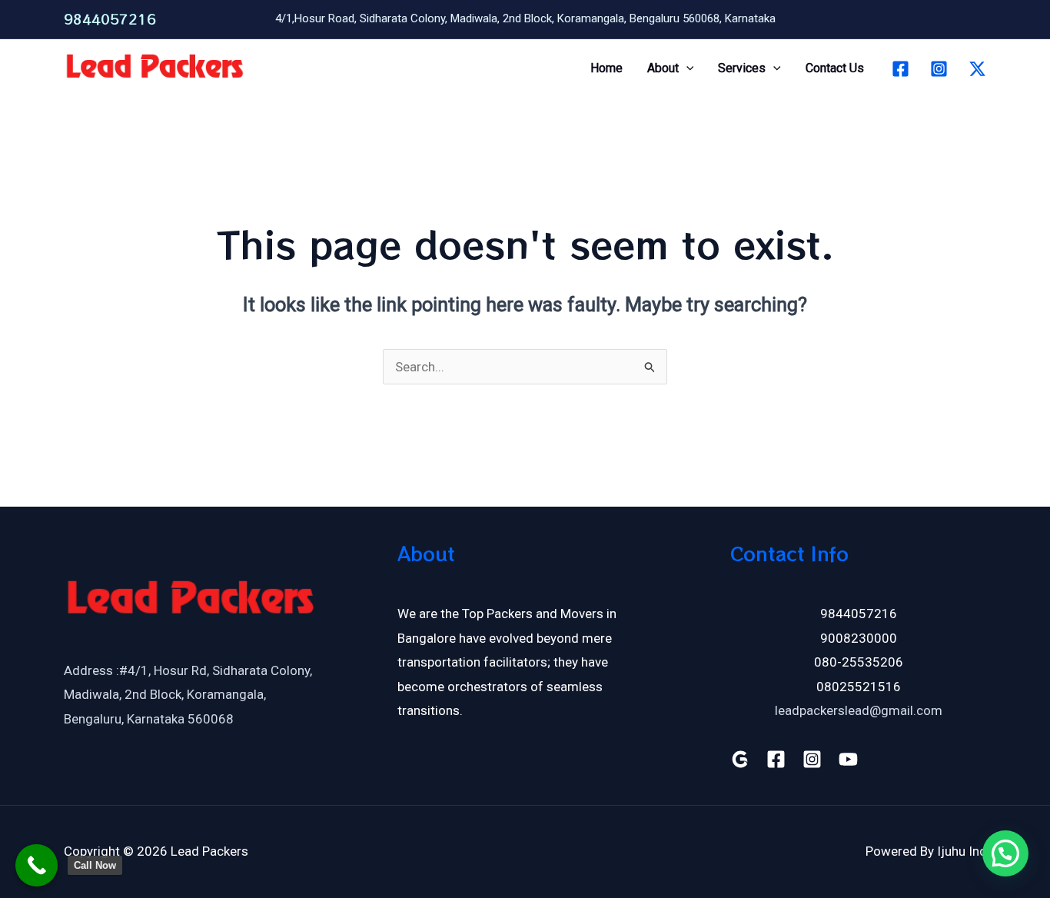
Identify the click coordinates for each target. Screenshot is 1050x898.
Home (606, 68)
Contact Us (835, 68)
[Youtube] (848, 759)
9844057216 (110, 18)
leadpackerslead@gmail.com (858, 710)
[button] (686, 68)
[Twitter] (977, 69)
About (663, 68)
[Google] (739, 759)
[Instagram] (939, 69)
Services (742, 68)
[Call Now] (36, 865)
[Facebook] (900, 69)
